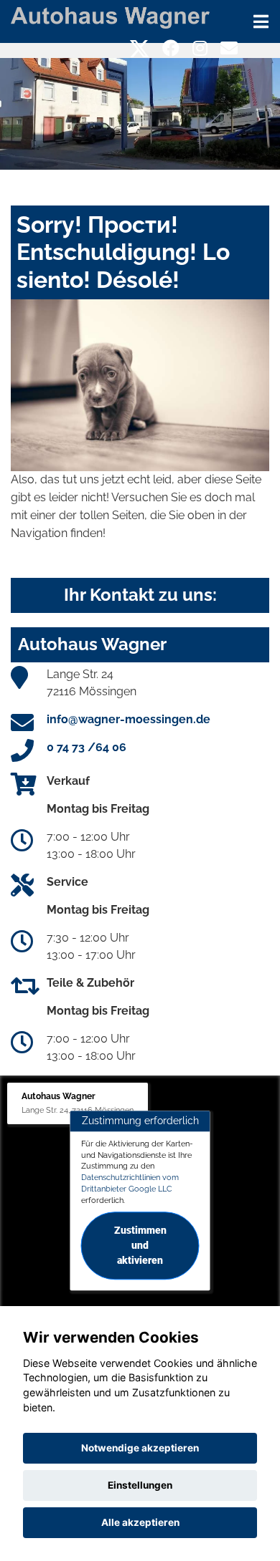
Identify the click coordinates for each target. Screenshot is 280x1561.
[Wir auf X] (139, 48)
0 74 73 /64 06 (86, 747)
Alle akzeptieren (140, 1522)
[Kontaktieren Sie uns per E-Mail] (229, 48)
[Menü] (261, 21)
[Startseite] (110, 16)
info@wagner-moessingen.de (128, 719)
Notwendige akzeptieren (140, 1448)
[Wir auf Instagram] (199, 48)
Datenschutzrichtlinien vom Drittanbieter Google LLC (130, 1183)
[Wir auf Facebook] (170, 48)
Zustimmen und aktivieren (140, 1246)
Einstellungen (140, 1485)
